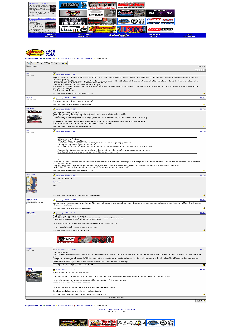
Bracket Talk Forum (65, 58)
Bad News (30, 108)
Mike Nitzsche (31, 199)
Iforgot (28, 73)
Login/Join (201, 66)
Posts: (56, 93)
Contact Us (102, 309)
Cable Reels (57, 182)
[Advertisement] (10, 88)
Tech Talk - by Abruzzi (84, 58)
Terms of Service (130, 309)
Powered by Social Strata (116, 297)
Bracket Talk (50, 58)
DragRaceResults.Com (33, 58)
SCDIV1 (29, 269)
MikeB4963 (30, 212)
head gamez (31, 174)
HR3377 (29, 97)
